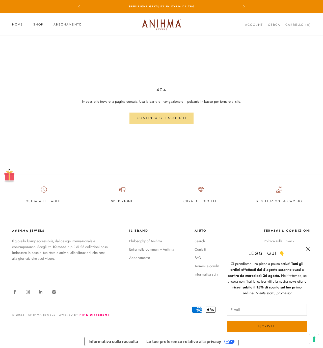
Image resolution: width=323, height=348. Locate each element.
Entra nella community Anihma (151, 249)
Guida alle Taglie (44, 201)
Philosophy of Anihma (145, 241)
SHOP (38, 24)
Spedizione (122, 201)
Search (200, 241)
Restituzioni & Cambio (279, 201)
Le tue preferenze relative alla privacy (183, 341)
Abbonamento (67, 24)
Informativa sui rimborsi (212, 274)
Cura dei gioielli (200, 201)
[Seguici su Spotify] (54, 292)
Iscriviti (267, 326)
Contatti (200, 249)
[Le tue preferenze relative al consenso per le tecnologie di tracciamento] (314, 339)
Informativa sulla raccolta (113, 341)
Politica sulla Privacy (279, 241)
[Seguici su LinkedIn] (40, 292)
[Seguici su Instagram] (27, 292)
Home (17, 24)
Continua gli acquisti (161, 118)
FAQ (198, 257)
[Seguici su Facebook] (14, 292)
